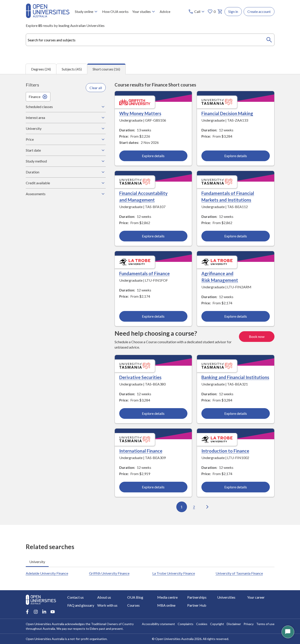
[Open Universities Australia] (48, 16)
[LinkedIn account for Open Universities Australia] (44, 612)
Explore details (153, 156)
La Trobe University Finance (173, 573)
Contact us (75, 597)
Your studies (141, 11)
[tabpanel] (150, 299)
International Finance (140, 450)
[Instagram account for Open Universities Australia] (36, 612)
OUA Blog (135, 597)
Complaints (185, 624)
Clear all (95, 88)
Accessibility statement (158, 624)
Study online (84, 11)
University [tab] (37, 562)
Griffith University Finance (109, 573)
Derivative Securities (140, 377)
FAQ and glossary (80, 605)
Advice (165, 11)
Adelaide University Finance (47, 573)
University (34, 128)
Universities (226, 597)
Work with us (107, 605)
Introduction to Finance (225, 450)
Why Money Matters (140, 113)
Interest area (35, 117)
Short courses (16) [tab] (106, 69)
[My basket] (220, 11)
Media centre (167, 597)
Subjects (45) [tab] (72, 69)
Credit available (38, 183)
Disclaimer (234, 624)
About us (104, 597)
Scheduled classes (39, 106)
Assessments (36, 194)
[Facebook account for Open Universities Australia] (27, 612)
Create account (259, 11)
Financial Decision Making (227, 113)
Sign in (233, 11)
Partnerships (197, 597)
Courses (133, 605)
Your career (256, 597)
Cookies (201, 624)
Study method (36, 161)
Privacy (249, 624)
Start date (33, 150)
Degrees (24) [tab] (41, 69)
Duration (32, 172)
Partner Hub (196, 605)
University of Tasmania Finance (239, 573)
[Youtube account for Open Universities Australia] (52, 612)
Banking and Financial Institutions (235, 377)
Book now (256, 336)
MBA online (166, 605)
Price (30, 139)
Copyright (217, 624)
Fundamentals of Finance (144, 273)
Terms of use (265, 624)
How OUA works (115, 11)
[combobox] (150, 40)
